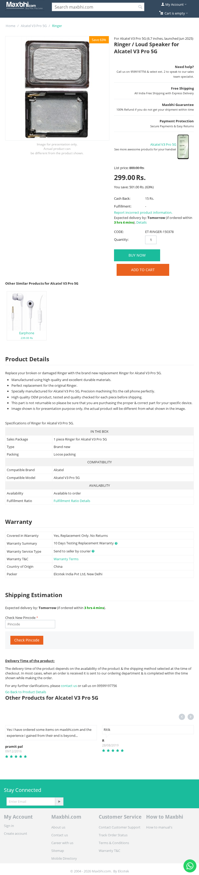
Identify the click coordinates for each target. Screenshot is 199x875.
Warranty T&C (109, 850)
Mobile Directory (64, 858)
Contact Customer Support (119, 827)
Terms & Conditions (114, 842)
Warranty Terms (66, 559)
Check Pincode (26, 640)
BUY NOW (137, 255)
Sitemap (57, 850)
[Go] (59, 801)
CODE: (119, 231)
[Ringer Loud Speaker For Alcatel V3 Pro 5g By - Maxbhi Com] (57, 88)
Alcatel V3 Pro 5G (34, 25)
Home (10, 25)
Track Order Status (113, 835)
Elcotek (123, 871)
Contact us (59, 835)
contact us (69, 685)
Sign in (9, 825)
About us (58, 827)
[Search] (140, 7)
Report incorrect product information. (143, 212)
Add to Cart (143, 269)
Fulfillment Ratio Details (72, 500)
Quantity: (121, 239)
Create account (15, 833)
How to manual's (159, 827)
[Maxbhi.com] (24, 5)
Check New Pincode (20, 617)
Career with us (62, 842)
